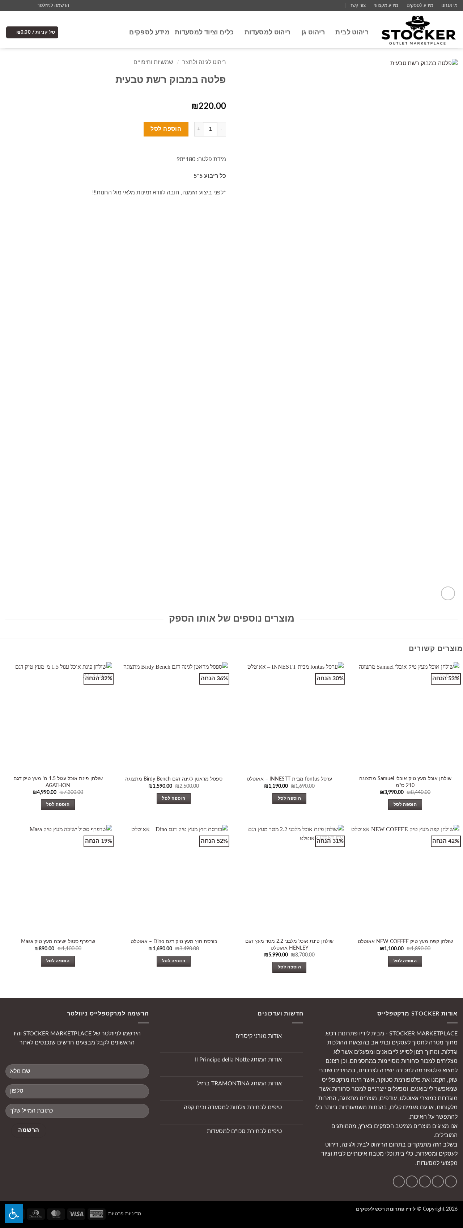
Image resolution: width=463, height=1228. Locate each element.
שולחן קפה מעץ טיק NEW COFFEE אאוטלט (405, 941)
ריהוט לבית (352, 32)
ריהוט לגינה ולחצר (204, 62)
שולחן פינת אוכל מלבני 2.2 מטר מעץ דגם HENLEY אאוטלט (289, 944)
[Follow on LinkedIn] (399, 1181)
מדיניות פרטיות (124, 1213)
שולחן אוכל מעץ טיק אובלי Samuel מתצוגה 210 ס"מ (405, 782)
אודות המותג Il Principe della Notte (238, 1060)
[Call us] (9, 5)
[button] (56, 5)
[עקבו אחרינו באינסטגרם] (23, 5)
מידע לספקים (420, 5)
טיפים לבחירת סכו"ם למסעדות (244, 1131)
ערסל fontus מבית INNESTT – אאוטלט (289, 779)
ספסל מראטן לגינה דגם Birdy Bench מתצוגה (173, 779)
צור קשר (358, 5)
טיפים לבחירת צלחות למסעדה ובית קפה (233, 1107)
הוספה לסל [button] (405, 805)
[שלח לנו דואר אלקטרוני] (16, 5)
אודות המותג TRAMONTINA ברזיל (239, 1083)
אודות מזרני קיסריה (258, 1036)
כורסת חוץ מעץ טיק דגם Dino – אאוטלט (174, 941)
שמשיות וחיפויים (153, 62)
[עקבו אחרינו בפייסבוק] (29, 5)
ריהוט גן (313, 32)
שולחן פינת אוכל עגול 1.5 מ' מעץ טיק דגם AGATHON (58, 782)
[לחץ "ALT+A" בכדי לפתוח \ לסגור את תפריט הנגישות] (14, 1213)
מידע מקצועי (386, 5)
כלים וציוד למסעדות (204, 32)
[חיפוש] (120, 32)
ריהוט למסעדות (267, 32)
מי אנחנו (449, 5)
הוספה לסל (165, 129)
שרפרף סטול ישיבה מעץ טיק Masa (58, 941)
